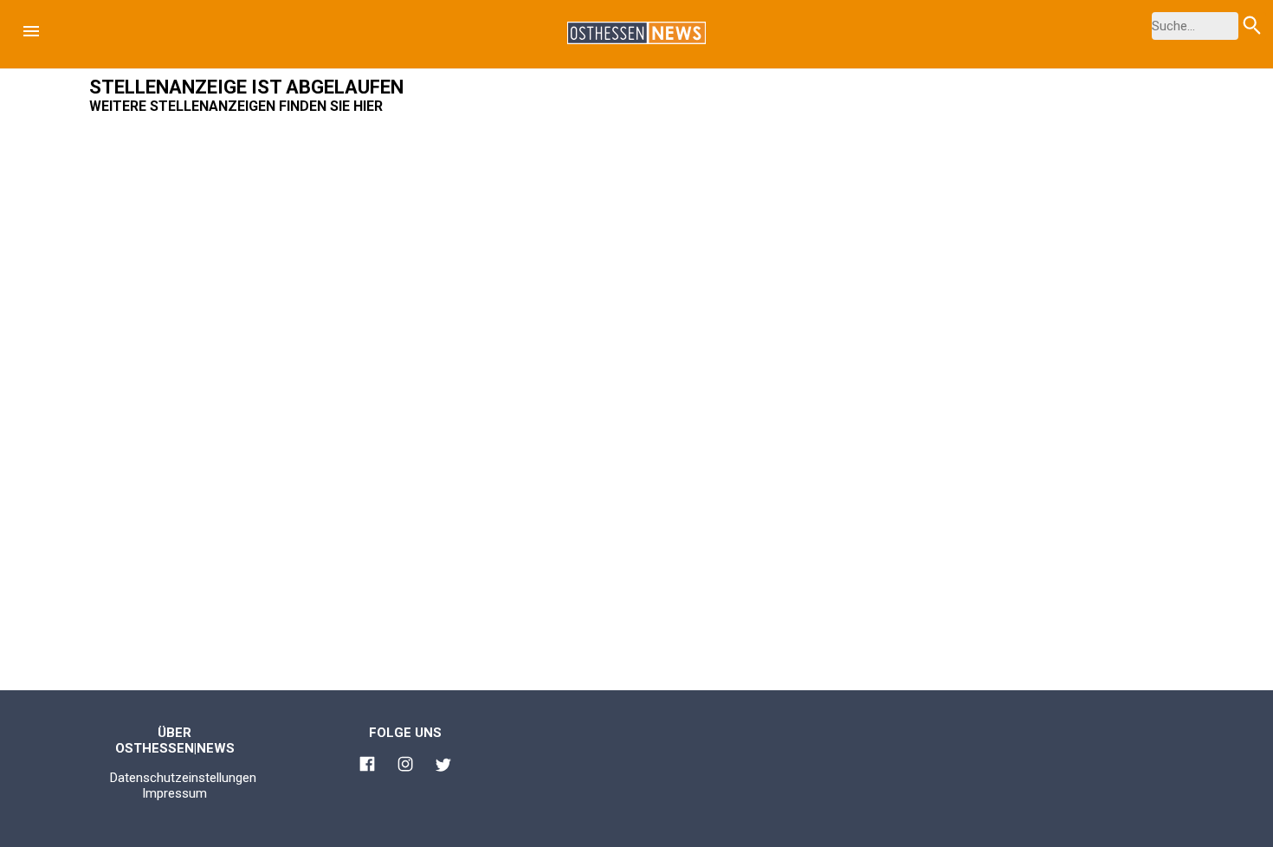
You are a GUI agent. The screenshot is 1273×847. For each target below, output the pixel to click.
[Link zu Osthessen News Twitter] (443, 767)
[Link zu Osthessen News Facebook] (367, 766)
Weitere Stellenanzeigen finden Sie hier (236, 106)
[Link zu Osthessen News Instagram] (405, 766)
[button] (31, 31)
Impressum (174, 793)
